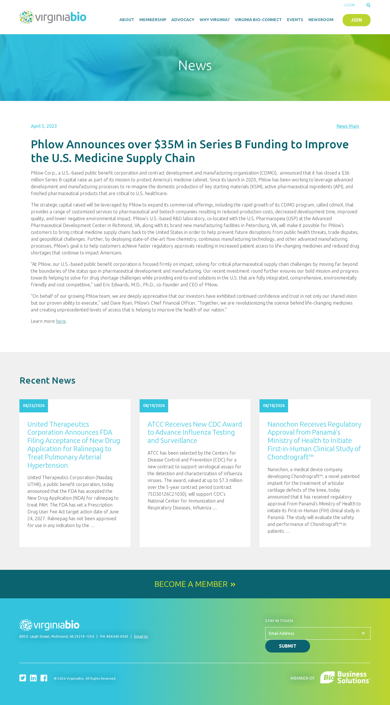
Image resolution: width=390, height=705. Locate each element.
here (61, 321)
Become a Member (191, 584)
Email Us (141, 636)
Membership (152, 19)
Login (349, 5)
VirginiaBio (53, 17)
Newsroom (320, 19)
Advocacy (182, 19)
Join (356, 20)
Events (295, 19)
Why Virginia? (215, 19)
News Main (348, 126)
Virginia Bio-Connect (258, 19)
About (126, 19)
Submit (287, 646)
